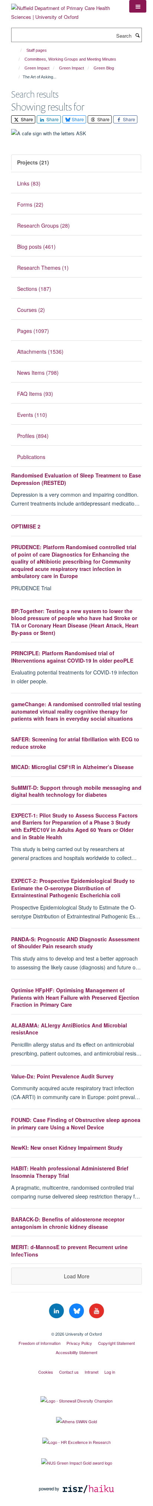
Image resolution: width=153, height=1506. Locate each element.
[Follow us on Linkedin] (57, 1311)
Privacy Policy (79, 1343)
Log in (109, 1372)
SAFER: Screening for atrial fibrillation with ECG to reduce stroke (75, 742)
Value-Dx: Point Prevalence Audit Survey (62, 1076)
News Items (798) (38, 372)
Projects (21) (33, 162)
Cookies (45, 1372)
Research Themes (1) (43, 267)
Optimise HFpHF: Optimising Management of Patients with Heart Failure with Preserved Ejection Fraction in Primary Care (75, 997)
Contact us (69, 1372)
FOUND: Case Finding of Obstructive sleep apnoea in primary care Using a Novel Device (75, 1123)
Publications (31, 456)
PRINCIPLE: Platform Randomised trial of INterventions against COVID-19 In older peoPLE (72, 656)
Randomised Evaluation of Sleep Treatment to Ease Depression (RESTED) (76, 479)
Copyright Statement (116, 1343)
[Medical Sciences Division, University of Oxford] (76, 1327)
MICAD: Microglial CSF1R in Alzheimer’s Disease (72, 767)
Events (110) (32, 414)
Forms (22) (30, 204)
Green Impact (37, 68)
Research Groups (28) (43, 225)
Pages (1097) (33, 330)
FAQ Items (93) (35, 393)
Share (26, 119)
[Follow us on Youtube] (96, 1311)
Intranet (91, 1372)
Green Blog (104, 68)
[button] (137, 6)
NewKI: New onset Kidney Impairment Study (67, 1147)
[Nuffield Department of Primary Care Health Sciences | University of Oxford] (64, 9)
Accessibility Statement (76, 1352)
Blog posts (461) (36, 246)
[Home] (18, 50)
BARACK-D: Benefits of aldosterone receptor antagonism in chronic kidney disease (67, 1223)
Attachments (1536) (40, 351)
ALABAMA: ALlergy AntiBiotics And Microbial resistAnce (69, 1028)
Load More (76, 1276)
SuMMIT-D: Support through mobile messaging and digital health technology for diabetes (76, 791)
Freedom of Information (40, 1343)
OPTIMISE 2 (25, 526)
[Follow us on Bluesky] (77, 1311)
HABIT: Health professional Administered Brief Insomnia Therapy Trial (69, 1172)
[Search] (137, 35)
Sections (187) (34, 288)
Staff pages (36, 50)
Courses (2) (31, 309)
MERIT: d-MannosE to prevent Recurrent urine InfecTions (69, 1250)
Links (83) (28, 183)
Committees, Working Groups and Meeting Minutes (70, 59)
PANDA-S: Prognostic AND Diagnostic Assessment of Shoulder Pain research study (75, 942)
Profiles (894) (33, 435)
